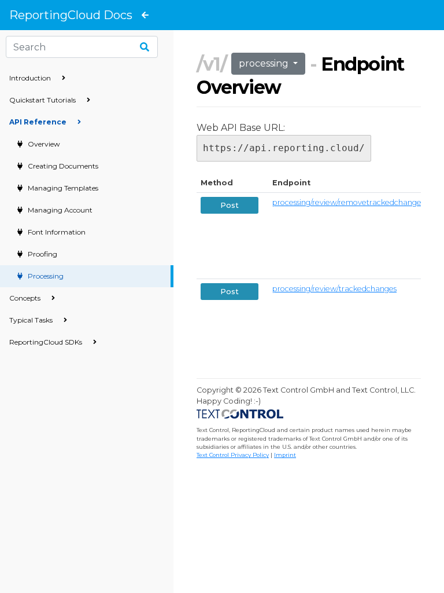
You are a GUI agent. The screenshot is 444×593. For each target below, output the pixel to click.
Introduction (31, 78)
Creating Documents (62, 166)
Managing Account (59, 210)
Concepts (25, 298)
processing (265, 63)
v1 (211, 64)
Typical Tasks (31, 320)
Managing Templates (62, 188)
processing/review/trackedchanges (334, 288)
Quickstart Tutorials (43, 100)
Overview (43, 144)
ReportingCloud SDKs (46, 342)
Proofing (41, 254)
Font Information (56, 232)
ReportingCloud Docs (70, 15)
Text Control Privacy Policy (233, 455)
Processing (45, 276)
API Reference (38, 122)
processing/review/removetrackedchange (346, 202)
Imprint (285, 455)
